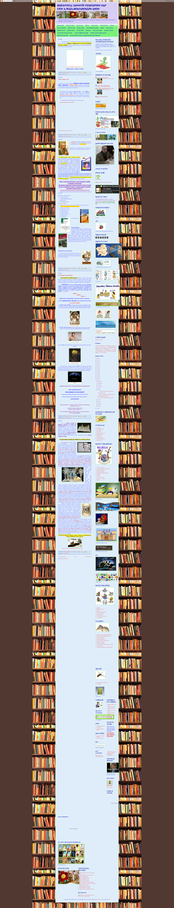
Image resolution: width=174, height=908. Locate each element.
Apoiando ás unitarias (108, 30)
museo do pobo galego (100, 613)
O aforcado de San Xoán (100, 726)
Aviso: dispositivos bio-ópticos (92, 28)
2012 (98, 378)
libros (102, 351)
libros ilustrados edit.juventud (110, 718)
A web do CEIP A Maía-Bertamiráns (103, 85)
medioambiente (69, 417)
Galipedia (98, 475)
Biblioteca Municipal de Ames (84, 879)
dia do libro (113, 348)
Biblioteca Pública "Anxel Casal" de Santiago (86, 882)
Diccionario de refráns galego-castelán (103, 640)
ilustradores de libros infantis (111, 713)
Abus (98, 97)
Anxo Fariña (99, 427)
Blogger (109, 899)
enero (99, 406)
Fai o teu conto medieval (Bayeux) (100, 736)
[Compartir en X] (83, 72)
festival (103, 350)
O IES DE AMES (80, 30)
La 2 (115, 751)
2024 (98, 358)
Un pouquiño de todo (100, 477)
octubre (99, 384)
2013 (98, 376)
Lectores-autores (109, 28)
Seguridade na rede (61, 30)
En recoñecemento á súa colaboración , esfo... (106, 391)
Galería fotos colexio (70, 25)
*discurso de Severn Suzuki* (75, 341)
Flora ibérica (99, 474)
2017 (98, 370)
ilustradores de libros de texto (111, 711)
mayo (99, 399)
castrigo (70, 130)
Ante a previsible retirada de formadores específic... (106, 397)
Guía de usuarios (94, 25)
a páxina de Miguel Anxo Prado (112, 705)
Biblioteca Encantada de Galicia (84, 877)
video (103, 352)
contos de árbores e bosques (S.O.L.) (102, 682)
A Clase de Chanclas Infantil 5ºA (102, 77)
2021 (98, 363)
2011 (98, 380)
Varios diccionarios (100, 645)
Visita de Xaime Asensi (63, 79)
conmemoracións (64, 417)
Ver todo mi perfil (109, 787)
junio (99, 389)
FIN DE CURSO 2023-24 (107, 89)
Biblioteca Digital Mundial (83, 876)
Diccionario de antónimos (101, 637)
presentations (64, 130)
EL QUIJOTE (99, 683)
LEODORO (110, 785)
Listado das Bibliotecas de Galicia (84, 887)
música (112, 351)
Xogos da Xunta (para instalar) (100, 729)
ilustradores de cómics (111, 706)
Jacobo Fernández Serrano (101, 433)
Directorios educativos (100, 609)
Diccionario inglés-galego (101, 643)
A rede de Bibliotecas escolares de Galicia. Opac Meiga (87, 873)
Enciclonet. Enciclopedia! (101, 471)
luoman (99, 899)
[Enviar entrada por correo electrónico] (78, 72)
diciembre (99, 381)
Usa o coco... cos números (101, 478)
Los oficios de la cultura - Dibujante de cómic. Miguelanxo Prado (110, 754)
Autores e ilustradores (61, 28)
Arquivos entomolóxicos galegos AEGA (103, 468)
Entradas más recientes (62, 556)
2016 (98, 371)
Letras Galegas (103, 347)
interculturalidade (98, 351)
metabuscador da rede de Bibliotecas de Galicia (86, 889)
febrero (99, 404)
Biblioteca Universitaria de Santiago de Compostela (87, 883)
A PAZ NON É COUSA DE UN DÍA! (64, 33)
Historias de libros (71, 30)
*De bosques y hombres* (75, 362)
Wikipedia (98, 479)
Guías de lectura (79, 25)
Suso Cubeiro (99, 436)
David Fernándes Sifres (100, 429)
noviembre (99, 383)
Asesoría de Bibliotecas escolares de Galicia (86, 875)
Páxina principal (60, 25)
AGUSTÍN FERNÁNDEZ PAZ (101, 345)
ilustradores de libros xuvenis (111, 716)
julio (98, 388)
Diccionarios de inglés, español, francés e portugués (105, 644)
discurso (96, 350)
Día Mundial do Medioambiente (65, 275)
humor (111, 350)
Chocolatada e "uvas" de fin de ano (108, 78)
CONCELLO (114, 345)
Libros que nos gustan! (97, 30)
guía (105, 350)
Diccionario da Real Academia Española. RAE (104, 634)
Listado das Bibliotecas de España (84, 886)
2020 (98, 365)
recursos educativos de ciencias (102, 616)
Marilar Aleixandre (100, 434)
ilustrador (63, 136)
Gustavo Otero (99, 431)
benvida (101, 348)
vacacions (100, 352)
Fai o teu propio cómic (100, 738)
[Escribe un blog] (82, 72)
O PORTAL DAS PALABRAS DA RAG (98, 33)
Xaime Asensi (69, 136)
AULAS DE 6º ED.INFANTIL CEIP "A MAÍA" (105, 88)
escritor (99, 350)
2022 (98, 361)
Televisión (112, 751)
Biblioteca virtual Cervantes (83, 884)
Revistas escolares (80, 28)
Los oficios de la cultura (111, 752)
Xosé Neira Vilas (99, 440)
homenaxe (108, 350)
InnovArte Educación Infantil (102, 96)
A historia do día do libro (101, 467)
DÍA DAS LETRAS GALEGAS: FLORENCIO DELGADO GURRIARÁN (85, 35)
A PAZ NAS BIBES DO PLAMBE (81, 33)
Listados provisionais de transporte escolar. (103, 86)
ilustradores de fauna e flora (111, 709)
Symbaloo (112, 25)
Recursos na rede (71, 28)
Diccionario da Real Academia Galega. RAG (104, 636)
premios (66, 74)
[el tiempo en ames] (99, 339)
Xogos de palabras (99, 617)
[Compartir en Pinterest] (86, 72)
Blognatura (98, 607)
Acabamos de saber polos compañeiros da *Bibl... (106, 394)
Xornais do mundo (104, 25)
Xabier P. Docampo (100, 437)
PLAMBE (66, 553)
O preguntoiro (99, 727)
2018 (98, 368)
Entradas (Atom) (65, 558)
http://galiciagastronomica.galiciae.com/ (67, 95)
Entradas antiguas (88, 556)
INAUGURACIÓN (98, 347)
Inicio (76, 556)
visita (66, 136)
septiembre (99, 386)
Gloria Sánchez (99, 430)
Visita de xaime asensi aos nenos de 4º (67, 102)
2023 (98, 360)
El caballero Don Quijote (100, 470)
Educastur (98, 610)
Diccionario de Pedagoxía (101, 638)
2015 (98, 373)
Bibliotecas (109, 345)
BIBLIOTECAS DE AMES (62, 35)
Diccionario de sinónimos (101, 641)
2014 (98, 375)
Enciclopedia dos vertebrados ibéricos (103, 473)
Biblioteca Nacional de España (84, 880)
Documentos (88, 30)
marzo (99, 402)
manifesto (63, 553)
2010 (98, 408)
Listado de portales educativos (101, 611)
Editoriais (87, 25)
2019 (98, 366)
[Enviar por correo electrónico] (80, 72)
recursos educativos (100, 614)
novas (115, 351)
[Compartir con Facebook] (84, 72)
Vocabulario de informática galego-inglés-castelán (104, 647)
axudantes (63, 74)
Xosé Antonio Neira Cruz (101, 438)
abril (98, 401)
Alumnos (102, 28)
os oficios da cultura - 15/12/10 (111, 734)
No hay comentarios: (74, 72)
